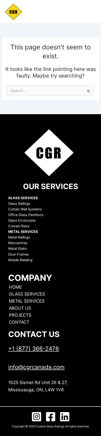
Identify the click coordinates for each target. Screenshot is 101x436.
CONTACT (19, 322)
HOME (15, 286)
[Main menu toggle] (89, 12)
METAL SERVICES (27, 301)
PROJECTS (20, 315)
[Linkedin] (64, 416)
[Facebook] (50, 416)
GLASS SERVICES (27, 294)
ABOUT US (20, 308)
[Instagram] (36, 416)
